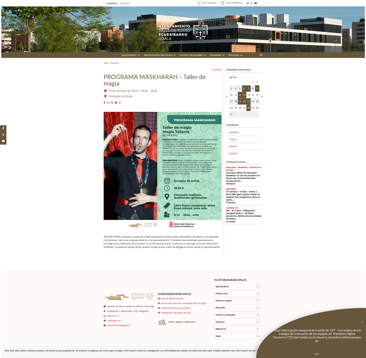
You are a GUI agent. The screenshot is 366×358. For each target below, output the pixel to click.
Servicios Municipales (191, 55)
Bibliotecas (221, 329)
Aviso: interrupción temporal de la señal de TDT (304, 330)
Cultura (233, 139)
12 (240, 95)
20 (244, 101)
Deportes (220, 322)
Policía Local (221, 293)
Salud (218, 336)
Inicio (106, 63)
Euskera (233, 153)
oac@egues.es (114, 320)
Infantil (233, 146)
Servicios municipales (225, 314)
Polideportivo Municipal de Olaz (176, 312)
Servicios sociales (224, 300)
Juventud (233, 132)
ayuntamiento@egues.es (119, 325)
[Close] (363, 322)
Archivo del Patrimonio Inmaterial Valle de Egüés (183, 303)
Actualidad (215, 55)
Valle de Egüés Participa (172, 298)
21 (248, 101)
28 (248, 107)
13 (244, 95)
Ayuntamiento (129, 55)
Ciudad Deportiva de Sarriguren (176, 308)
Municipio (233, 55)
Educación (220, 307)
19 (240, 101)
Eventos (115, 63)
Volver (218, 69)
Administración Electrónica (158, 55)
